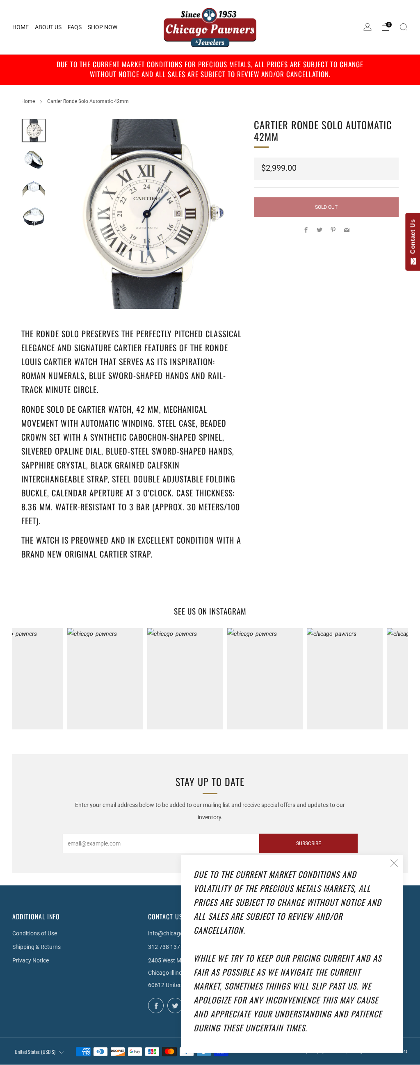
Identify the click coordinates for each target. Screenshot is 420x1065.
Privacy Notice (30, 960)
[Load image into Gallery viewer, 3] (34, 188)
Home (28, 101)
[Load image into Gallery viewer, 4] (34, 217)
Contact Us (412, 238)
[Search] (403, 27)
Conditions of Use (34, 933)
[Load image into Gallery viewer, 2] (34, 159)
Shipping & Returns (36, 947)
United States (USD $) (35, 1052)
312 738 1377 (165, 947)
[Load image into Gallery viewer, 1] (34, 130)
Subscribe (308, 843)
